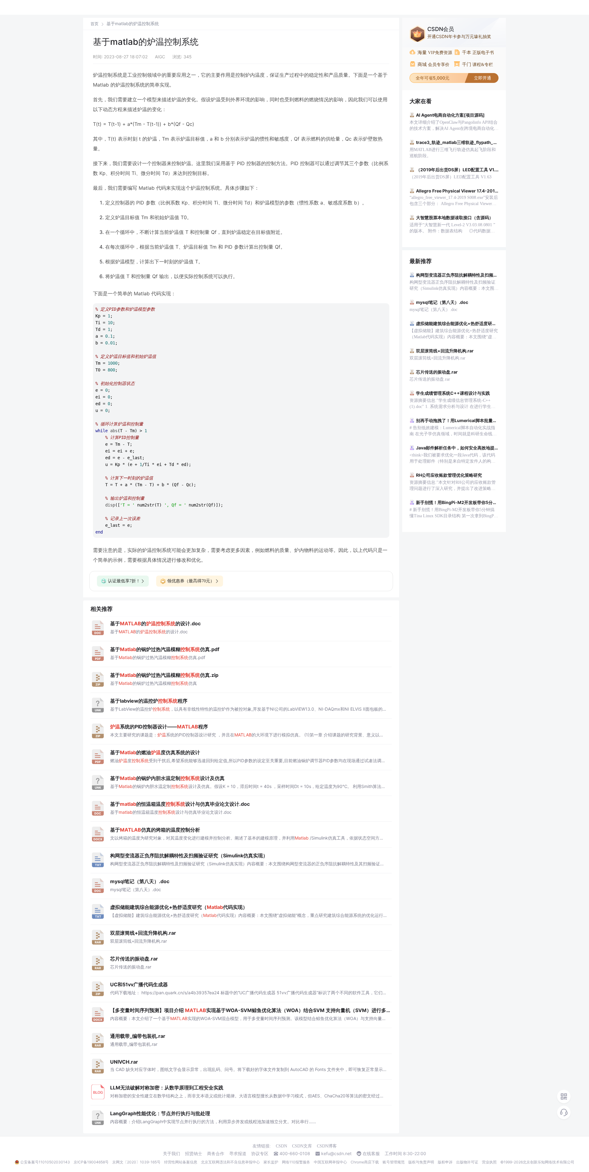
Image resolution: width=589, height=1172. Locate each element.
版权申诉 (445, 1162)
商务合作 (215, 1153)
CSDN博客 (327, 1146)
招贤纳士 (193, 1153)
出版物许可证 (467, 1162)
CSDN (281, 1146)
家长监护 (271, 1162)
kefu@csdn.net (336, 1153)
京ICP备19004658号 (91, 1162)
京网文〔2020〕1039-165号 (136, 1162)
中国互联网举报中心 (330, 1162)
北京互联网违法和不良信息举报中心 (230, 1162)
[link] (94, 23)
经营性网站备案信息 (180, 1162)
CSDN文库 (302, 1146)
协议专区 (259, 1153)
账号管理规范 (394, 1162)
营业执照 (489, 1162)
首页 (94, 24)
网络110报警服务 (296, 1162)
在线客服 (371, 1153)
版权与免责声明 (421, 1162)
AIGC (160, 56)
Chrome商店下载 (365, 1162)
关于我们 (171, 1153)
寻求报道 (237, 1153)
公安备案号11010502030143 (45, 1162)
